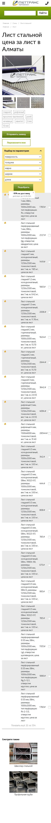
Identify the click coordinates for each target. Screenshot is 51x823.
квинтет (19, 121)
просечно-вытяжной (13, 116)
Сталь (15, 23)
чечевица (7, 121)
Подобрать (23, 187)
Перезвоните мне (16, 142)
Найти (43, 12)
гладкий (7, 112)
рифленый (19, 112)
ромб (29, 116)
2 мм (29, 121)
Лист (14, 27)
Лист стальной (25, 23)
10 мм (6, 125)
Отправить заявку (16, 134)
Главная (6, 23)
